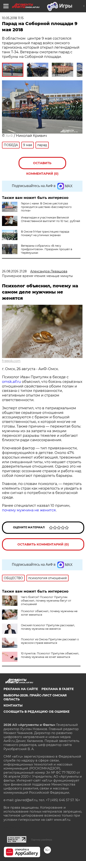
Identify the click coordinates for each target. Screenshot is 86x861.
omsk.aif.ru (11, 382)
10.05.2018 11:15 (13, 18)
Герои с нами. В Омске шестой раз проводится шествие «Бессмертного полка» (46, 207)
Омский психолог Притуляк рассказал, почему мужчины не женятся (48, 627)
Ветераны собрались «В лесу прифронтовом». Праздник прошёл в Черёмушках (46, 249)
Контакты (13, 705)
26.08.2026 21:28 (14, 271)
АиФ (9, 136)
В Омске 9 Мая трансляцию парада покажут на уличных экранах (45, 233)
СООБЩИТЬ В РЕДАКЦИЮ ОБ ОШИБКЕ (36, 712)
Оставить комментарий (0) (42, 165)
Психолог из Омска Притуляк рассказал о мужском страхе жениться (50, 641)
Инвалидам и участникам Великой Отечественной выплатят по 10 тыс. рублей (50, 219)
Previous (7, 102)
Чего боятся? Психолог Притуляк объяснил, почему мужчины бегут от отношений (46, 600)
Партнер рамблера (41, 839)
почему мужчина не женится (29, 510)
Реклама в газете (57, 689)
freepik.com (11, 361)
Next (77, 102)
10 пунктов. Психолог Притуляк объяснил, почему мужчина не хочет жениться (50, 655)
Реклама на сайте (21, 689)
